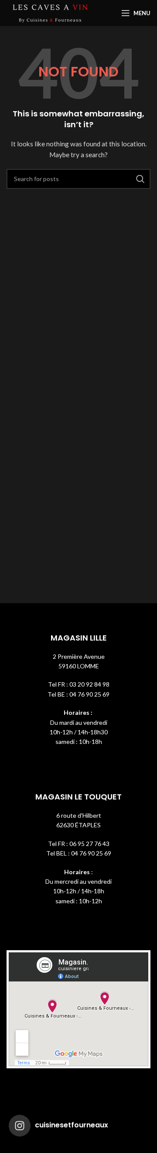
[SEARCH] (140, 179)
